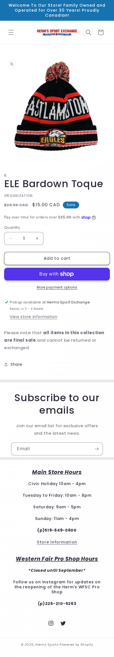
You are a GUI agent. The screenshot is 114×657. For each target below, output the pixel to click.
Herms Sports (47, 644)
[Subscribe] (96, 448)
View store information (33, 317)
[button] (11, 32)
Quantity (12, 227)
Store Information (57, 542)
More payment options (57, 287)
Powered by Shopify (76, 644)
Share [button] (16, 364)
